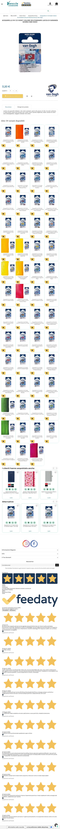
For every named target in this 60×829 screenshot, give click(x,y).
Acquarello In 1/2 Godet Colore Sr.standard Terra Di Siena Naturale (8, 391)
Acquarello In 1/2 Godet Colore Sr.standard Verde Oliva (37, 414)
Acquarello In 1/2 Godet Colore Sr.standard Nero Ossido (8, 323)
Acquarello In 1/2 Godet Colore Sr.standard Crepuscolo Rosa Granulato (22, 209)
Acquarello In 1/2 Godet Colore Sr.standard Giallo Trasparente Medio (8, 277)
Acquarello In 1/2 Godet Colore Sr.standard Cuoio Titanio (8, 232)
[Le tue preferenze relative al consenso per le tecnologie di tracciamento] (57, 826)
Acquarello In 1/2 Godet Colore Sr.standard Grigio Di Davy (37, 277)
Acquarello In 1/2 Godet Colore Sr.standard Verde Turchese (37, 437)
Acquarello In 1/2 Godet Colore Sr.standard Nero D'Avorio (52, 300)
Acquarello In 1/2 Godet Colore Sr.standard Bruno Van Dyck (51, 186)
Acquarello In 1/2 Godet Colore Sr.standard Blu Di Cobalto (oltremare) (37, 164)
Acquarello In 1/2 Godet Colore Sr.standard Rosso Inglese (37, 346)
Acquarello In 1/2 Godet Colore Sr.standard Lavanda (37, 300)
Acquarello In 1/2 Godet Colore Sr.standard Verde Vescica (51, 437)
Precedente (5, 610)
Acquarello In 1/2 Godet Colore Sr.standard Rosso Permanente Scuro (8, 368)
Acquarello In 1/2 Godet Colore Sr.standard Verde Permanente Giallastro (51, 414)
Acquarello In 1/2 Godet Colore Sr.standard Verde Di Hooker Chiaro (52, 391)
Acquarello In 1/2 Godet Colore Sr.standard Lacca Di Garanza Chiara (23, 300)
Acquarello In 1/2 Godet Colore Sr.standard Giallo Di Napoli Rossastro (52, 232)
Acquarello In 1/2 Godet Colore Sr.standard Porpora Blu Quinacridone (37, 323)
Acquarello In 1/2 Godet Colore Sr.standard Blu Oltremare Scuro (23, 186)
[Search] (48, 11)
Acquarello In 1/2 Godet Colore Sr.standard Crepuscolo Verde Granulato (37, 209)
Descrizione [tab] (8, 107)
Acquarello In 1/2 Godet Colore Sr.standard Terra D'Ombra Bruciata (37, 368)
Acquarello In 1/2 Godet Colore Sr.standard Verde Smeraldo (23, 437)
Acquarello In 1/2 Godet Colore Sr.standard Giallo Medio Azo (22, 255)
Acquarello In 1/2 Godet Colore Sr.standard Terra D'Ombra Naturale (52, 368)
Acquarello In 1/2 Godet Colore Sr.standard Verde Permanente (8, 437)
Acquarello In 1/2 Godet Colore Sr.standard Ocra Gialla (22, 323)
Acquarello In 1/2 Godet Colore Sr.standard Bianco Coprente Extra (51, 141)
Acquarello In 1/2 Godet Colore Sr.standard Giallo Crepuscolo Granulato (37, 232)
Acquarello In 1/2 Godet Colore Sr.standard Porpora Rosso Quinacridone (51, 323)
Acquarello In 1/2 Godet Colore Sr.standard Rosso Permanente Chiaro (51, 346)
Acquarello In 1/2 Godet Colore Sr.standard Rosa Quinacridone (8, 346)
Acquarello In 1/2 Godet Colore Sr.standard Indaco (8, 300)
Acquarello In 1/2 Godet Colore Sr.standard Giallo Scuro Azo (51, 255)
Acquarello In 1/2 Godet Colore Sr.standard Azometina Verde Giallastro (37, 141)
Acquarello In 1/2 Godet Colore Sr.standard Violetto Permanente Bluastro (22, 459)
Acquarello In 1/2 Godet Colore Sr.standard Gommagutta (23, 277)
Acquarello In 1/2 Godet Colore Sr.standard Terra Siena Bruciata (22, 391)
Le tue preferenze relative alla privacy (37, 827)
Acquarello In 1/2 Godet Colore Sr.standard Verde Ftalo (22, 414)
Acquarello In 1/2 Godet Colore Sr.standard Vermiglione (8, 459)
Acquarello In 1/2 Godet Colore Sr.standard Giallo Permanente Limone (37, 255)
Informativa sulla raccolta (16, 827)
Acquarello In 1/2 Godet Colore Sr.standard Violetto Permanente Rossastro (37, 459)
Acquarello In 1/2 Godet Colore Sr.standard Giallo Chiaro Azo (22, 232)
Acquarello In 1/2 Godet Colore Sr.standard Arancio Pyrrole (22, 141)
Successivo (12, 610)
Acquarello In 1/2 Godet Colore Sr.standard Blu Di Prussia (51, 164)
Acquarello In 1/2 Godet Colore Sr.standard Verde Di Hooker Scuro (8, 414)
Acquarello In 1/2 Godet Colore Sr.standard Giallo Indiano (8, 255)
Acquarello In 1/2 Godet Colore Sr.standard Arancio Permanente (8, 141)
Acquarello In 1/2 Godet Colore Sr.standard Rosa (23, 345)
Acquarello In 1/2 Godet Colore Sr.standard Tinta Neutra (37, 391)
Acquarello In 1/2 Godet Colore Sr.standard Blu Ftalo (8, 186)
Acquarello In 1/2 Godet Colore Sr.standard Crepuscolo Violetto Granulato (51, 209)
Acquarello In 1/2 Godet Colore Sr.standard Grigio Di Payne (52, 277)
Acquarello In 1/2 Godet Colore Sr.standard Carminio (8, 209)
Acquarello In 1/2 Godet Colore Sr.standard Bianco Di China (8, 164)
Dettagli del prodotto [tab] (23, 107)
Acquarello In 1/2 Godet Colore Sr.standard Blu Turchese (37, 186)
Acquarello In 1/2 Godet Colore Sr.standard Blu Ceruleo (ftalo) (22, 164)
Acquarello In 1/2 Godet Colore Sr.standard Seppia (22, 368)
